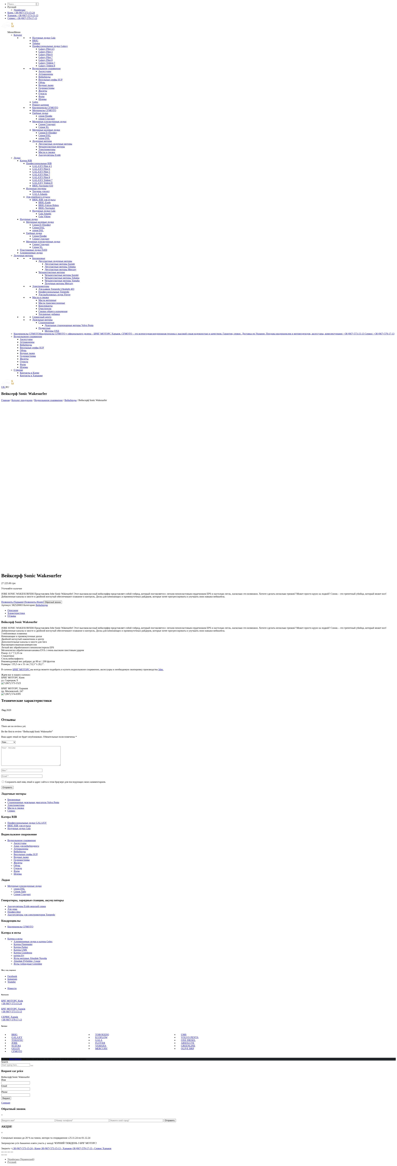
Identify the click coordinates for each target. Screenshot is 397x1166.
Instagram (12, 979)
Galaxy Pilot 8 (45, 60)
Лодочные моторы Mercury (59, 283)
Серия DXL (44, 135)
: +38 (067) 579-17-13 (22, 18)
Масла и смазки (46, 152)
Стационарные (46, 322)
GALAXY (16, 1037)
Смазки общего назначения (52, 311)
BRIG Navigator (46, 208)
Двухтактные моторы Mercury (60, 269)
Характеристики (16, 613)
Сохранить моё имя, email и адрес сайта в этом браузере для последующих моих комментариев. (55, 782)
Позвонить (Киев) (33, 602)
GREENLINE (188, 1045)
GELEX (15, 1048)
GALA (98, 1040)
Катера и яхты (14, 938)
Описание (12, 610)
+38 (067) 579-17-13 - (91, 1148)
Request (6, 1098)
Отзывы (11, 616)
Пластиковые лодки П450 (33, 250)
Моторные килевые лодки (46, 130)
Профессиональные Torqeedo (53, 291)
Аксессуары (44, 71)
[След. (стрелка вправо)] (5, 1154)
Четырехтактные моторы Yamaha (62, 280)
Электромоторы (46, 149)
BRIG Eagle (44, 202)
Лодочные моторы (42, 141)
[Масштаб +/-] (12, 1152)
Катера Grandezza (23, 952)
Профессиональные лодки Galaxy (50, 46)
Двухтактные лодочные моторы (55, 144)
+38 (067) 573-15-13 (11, 1011)
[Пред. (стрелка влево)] (2, 1154)
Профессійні (14, 912)
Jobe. (160, 669)
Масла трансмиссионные (51, 303)
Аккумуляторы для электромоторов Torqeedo (31, 914)
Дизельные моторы (42, 319)
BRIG (35, 40)
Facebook (12, 976)
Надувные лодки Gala (43, 37)
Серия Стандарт (47, 124)
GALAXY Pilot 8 (41, 177)
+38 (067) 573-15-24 (11, 1003)
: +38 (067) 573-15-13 (22, 15)
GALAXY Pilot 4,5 (42, 166)
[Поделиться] (5, 1152)
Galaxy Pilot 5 (45, 51)
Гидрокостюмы (46, 88)
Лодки (17, 157)
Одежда (42, 93)
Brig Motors (15, 1059)
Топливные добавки (49, 314)
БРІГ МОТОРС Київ (12, 1000)
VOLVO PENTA (189, 1037)
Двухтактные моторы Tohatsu (60, 266)
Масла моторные (47, 300)
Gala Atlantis (44, 213)
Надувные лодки (29, 219)
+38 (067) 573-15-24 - (26, 1148)
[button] (13, 32)
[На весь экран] (8, 1152)
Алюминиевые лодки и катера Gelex (33, 941)
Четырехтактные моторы (51, 146)
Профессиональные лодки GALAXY (27, 823)
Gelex (35, 102)
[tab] (201, 610)
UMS (183, 1034)
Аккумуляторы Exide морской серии (26, 906)
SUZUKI (16, 1045)
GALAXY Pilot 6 (41, 169)
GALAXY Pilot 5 (41, 171)
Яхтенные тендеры (36, 188)
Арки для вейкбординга (26, 846)
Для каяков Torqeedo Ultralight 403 (56, 289)
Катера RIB (26, 160)
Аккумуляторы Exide (49, 155)
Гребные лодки (40, 113)
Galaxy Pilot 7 (45, 57)
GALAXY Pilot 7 (41, 174)
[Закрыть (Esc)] (2, 1152)
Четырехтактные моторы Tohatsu (62, 278)
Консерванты (45, 305)
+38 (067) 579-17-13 (11, 1019)
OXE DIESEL (188, 1040)
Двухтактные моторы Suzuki (60, 264)
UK (3, 387)
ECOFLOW (101, 1037)
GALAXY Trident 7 (42, 180)
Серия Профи (39, 236)
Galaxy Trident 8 (46, 65)
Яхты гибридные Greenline (28, 964)
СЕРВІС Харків (9, 1017)
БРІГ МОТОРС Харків (13, 1008)
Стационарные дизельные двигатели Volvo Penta (33, 802)
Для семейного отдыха (38, 197)
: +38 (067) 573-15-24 (21, 12)
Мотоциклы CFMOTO (44, 110)
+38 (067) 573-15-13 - (55, 1148)
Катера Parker (21, 947)
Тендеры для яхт (41, 191)
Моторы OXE (52, 331)
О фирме (18, 370)
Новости (12, 988)
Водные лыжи (46, 85)
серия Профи (45, 116)
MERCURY (101, 1048)
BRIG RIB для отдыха (44, 199)
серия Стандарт (46, 118)
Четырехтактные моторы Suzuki (61, 275)
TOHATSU (17, 1040)
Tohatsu (36, 43)
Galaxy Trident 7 (46, 63)
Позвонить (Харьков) (12, 602)
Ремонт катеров (40, 104)
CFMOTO (16, 1051)
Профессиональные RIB (39, 163)
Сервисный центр (41, 317)
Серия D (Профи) (47, 132)
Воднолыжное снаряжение (46, 68)
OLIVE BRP (187, 1048)
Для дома (12, 909)
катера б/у (19, 955)
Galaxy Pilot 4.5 (46, 49)
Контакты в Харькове (31, 375)
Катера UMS (20, 950)
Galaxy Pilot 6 (45, 54)
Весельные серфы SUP (50, 79)
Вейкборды (44, 77)
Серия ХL (43, 127)
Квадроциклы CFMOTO (45, 107)
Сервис (11, 810)
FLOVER (100, 1043)
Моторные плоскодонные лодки (49, 121)
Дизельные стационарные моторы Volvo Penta (69, 325)
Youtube (11, 982)
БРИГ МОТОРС (21, 669)
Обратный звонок (53, 602)
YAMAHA (100, 1045)
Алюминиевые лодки (31, 252)
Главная (5, 400)
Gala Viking (44, 216)
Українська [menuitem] (19, 10)
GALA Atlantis (39, 194)
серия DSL (44, 138)
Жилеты (42, 90)
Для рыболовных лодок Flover (54, 294)
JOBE (14, 1043)
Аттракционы (45, 74)
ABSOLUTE (187, 1043)
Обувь (41, 82)
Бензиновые (38, 258)
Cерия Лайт (20, 891)
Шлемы (42, 99)
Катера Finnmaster (23, 944)
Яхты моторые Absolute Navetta (30, 958)
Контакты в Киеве (29, 372)
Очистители (44, 308)
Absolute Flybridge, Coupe (27, 961)
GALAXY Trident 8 (42, 183)
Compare (5, 1102)
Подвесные (44, 328)
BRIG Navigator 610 (42, 185)
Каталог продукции (21, 400)
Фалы (41, 96)
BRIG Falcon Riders (48, 205)
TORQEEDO (102, 1034)
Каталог (18, 35)
